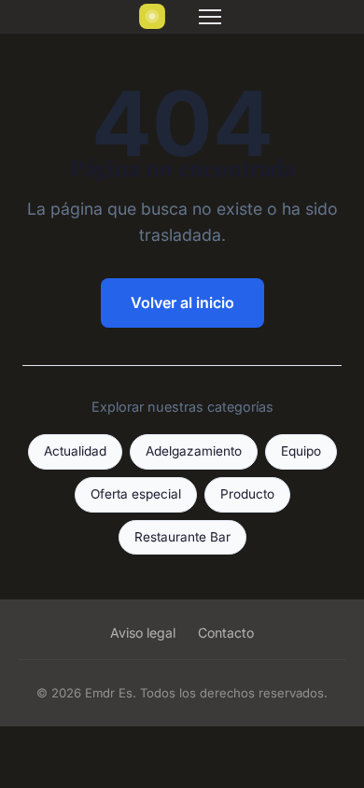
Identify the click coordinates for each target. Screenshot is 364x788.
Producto (247, 493)
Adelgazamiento (194, 450)
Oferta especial (136, 493)
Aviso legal (142, 632)
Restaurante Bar (182, 536)
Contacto (226, 632)
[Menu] (210, 17)
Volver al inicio (182, 302)
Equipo (301, 450)
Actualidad (75, 450)
